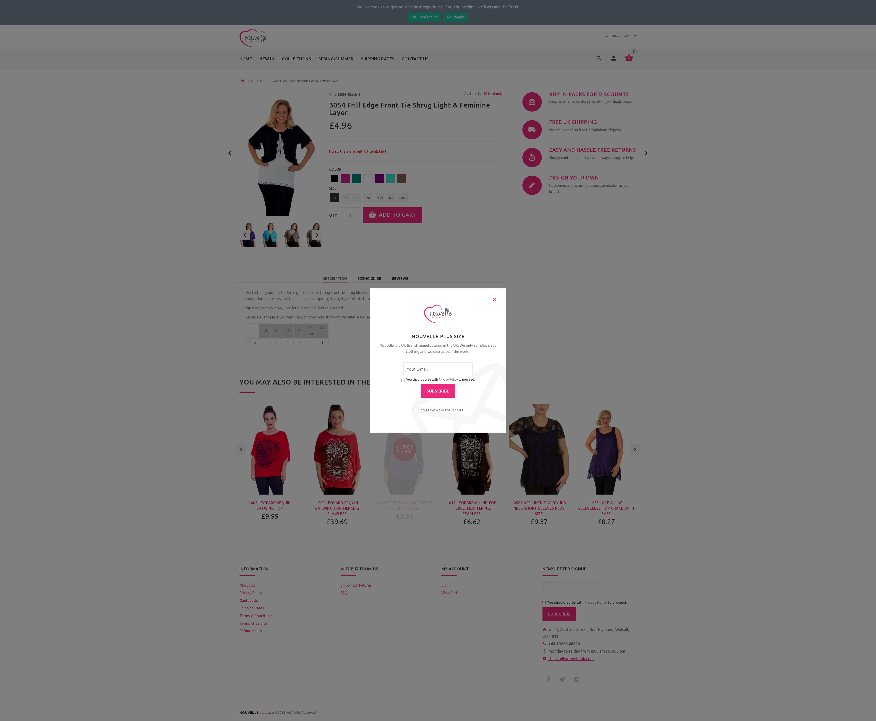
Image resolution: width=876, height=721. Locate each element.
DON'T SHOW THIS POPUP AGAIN (441, 410)
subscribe (438, 391)
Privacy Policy (448, 379)
